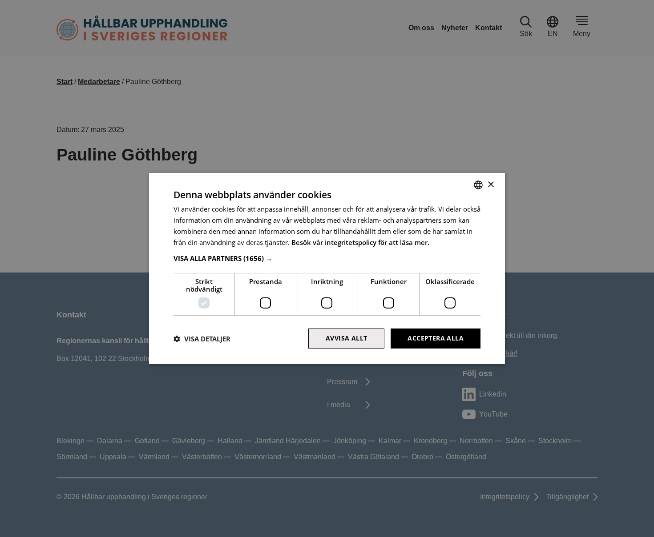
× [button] (490, 184)
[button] (327, 258)
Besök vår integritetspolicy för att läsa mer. (360, 242)
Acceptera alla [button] (436, 338)
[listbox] (478, 184)
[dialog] (327, 268)
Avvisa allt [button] (346, 338)
